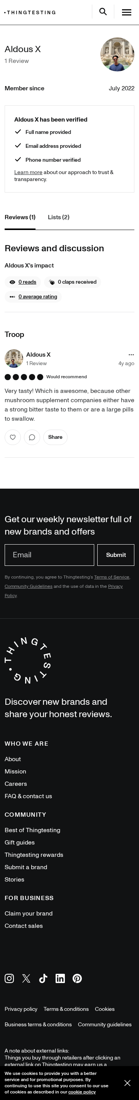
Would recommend (66, 377)
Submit (116, 555)
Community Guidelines (29, 586)
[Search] (103, 12)
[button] (23, 282)
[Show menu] (126, 12)
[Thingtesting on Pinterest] (77, 980)
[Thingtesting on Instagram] (9, 980)
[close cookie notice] (127, 1083)
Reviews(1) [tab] (20, 217)
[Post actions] (131, 354)
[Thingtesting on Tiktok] (43, 980)
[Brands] (32, 12)
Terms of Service (111, 577)
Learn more (28, 172)
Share (55, 437)
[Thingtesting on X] (26, 980)
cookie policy (82, 1092)
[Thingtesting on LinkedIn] (60, 980)
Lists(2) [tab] (59, 217)
